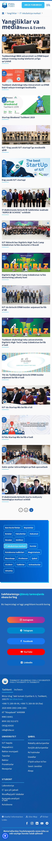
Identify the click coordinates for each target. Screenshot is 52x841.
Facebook (28, 641)
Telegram (28, 630)
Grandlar (32, 756)
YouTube (28, 651)
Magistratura (34, 552)
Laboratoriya (8, 785)
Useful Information (13, 816)
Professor (23, 558)
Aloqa (30, 770)
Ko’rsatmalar (34, 752)
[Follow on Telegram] (47, 823)
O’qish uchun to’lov (37, 761)
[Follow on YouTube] (42, 823)
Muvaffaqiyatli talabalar (13, 794)
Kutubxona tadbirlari (14, 552)
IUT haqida (7, 742)
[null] (5, 835)
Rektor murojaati (10, 751)
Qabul (34, 558)
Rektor (5, 759)
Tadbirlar (20, 564)
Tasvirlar (6, 755)
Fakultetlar (21, 533)
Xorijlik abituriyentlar (38, 747)
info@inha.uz (8, 729)
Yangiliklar (12, 13)
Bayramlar (28, 527)
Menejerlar (7, 768)
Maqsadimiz (7, 747)
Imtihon (19, 540)
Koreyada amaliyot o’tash (10, 799)
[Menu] (48, 5)
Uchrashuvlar (35, 564)
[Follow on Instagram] (32, 823)
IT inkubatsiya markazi (30, 13)
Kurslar (33, 546)
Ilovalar (8, 540)
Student (8, 564)
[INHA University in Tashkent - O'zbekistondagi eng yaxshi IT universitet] (11, 5)
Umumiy (9, 570)
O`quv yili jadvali (10, 789)
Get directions (16, 699)
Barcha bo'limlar (12, 527)
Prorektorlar (8, 764)
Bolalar (8, 533)
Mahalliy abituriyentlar (38, 743)
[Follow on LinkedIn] (37, 823)
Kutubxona (7, 804)
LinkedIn (28, 662)
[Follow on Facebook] (27, 823)
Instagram (28, 619)
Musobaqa (10, 558)
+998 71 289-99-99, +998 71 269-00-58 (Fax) (22, 703)
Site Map (33, 816)
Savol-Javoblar (35, 766)
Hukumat (34, 533)
